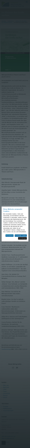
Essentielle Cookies (20, 235)
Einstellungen (22, 238)
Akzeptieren (9, 235)
